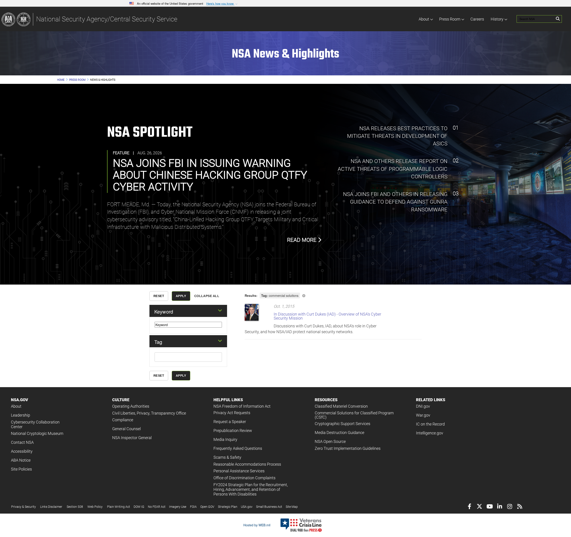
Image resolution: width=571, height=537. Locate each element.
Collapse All (206, 296)
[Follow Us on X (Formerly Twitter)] (479, 507)
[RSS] (519, 507)
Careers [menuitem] (477, 19)
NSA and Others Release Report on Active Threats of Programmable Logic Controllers (392, 169)
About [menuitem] (424, 19)
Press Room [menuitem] (449, 19)
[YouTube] (489, 507)
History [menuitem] (497, 19)
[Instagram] (509, 507)
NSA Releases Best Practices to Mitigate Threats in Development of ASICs (397, 136)
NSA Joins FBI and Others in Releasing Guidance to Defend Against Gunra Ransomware (394, 202)
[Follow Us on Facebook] (469, 507)
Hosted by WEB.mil (256, 525)
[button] (222, 3)
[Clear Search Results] (333, 295)
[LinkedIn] (499, 507)
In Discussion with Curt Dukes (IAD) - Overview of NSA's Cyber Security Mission (327, 316)
